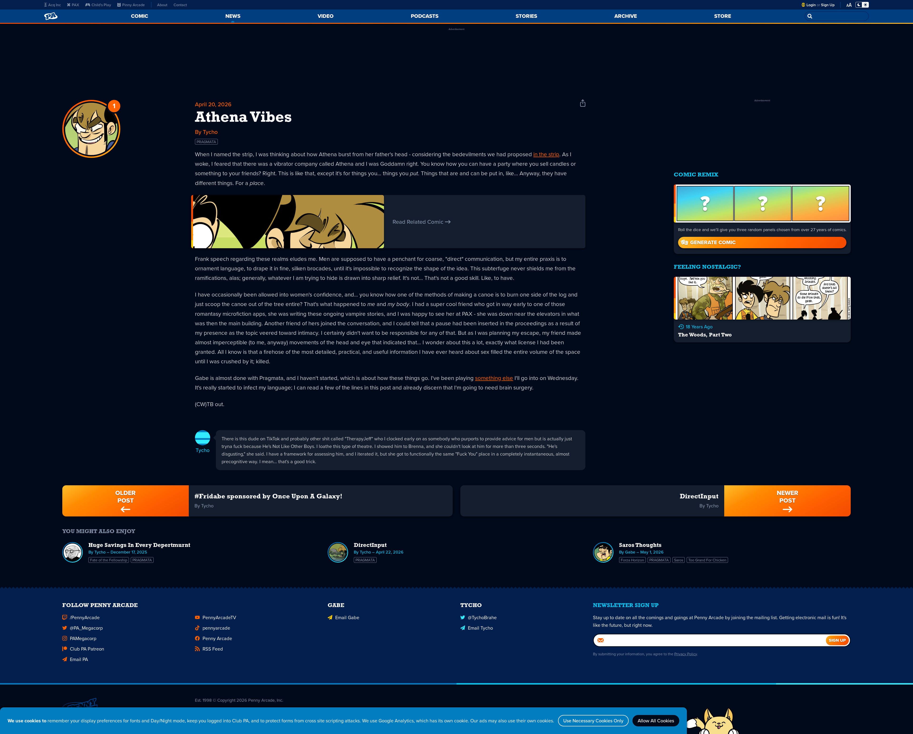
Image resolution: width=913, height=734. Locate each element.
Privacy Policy (685, 653)
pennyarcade (216, 627)
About (162, 4)
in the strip (546, 154)
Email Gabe (347, 617)
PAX (75, 4)
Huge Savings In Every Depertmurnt (139, 545)
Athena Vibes (243, 118)
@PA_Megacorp (86, 627)
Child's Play (101, 4)
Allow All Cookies (656, 720)
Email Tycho (480, 627)
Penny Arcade (217, 638)
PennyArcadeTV (219, 617)
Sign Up (828, 5)
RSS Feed (213, 648)
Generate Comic (713, 242)
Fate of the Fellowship (108, 560)
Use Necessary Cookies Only (593, 720)
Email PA (79, 659)
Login (811, 5)
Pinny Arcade (133, 4)
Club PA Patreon (87, 648)
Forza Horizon (632, 560)
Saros (678, 560)
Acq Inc (54, 4)
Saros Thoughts (640, 545)
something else (494, 378)
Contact (180, 4)
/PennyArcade (85, 617)
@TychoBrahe (482, 617)
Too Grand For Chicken (707, 560)
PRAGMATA (206, 141)
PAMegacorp (83, 638)
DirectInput (370, 545)
